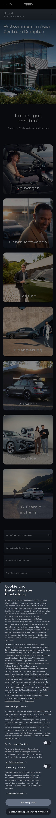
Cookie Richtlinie (26, 698)
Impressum (29, 701)
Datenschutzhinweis (12, 701)
